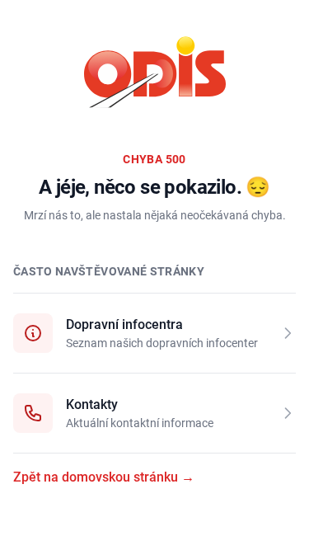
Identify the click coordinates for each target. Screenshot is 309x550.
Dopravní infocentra (124, 324)
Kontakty (92, 404)
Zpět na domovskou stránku (103, 477)
